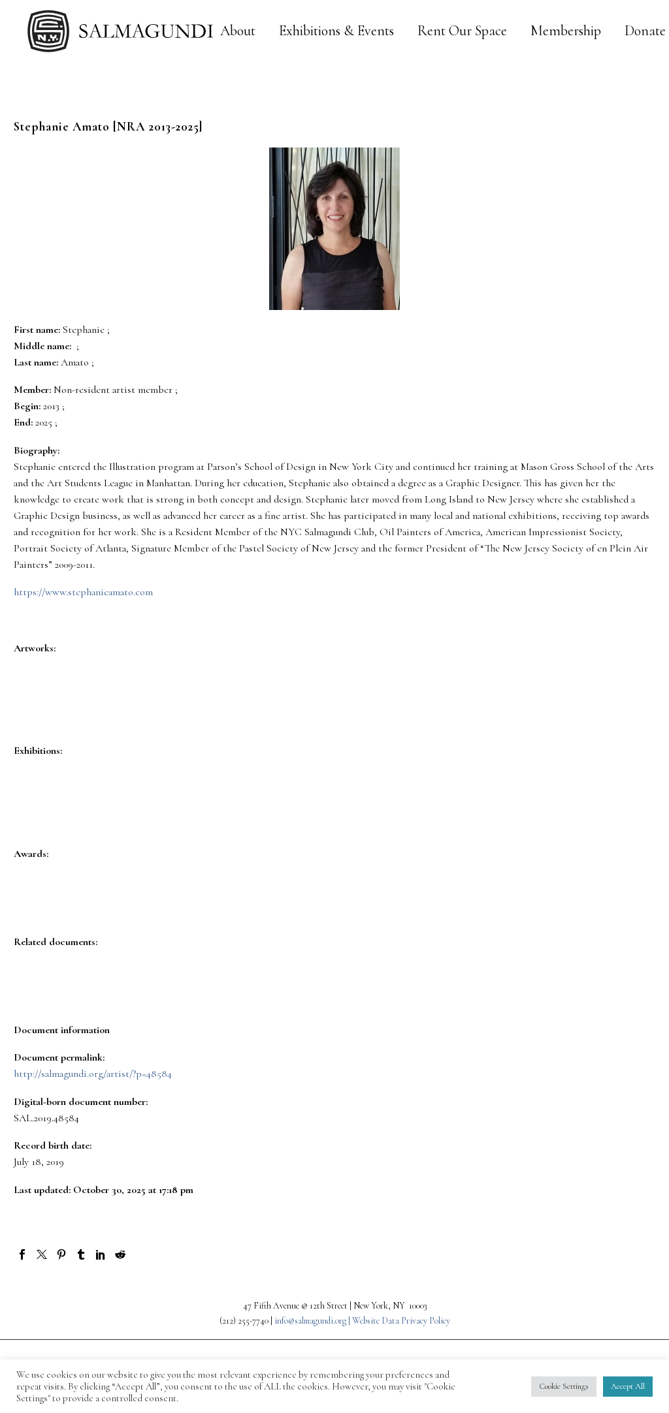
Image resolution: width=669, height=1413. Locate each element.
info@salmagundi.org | (313, 1320)
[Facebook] (22, 1254)
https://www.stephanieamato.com (83, 591)
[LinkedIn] (100, 1254)
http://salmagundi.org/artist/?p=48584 (93, 1073)
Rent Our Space (462, 31)
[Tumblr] (81, 1254)
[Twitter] (42, 1254)
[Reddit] (120, 1254)
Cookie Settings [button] (564, 1386)
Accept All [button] (628, 1386)
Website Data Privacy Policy (401, 1320)
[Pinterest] (61, 1254)
